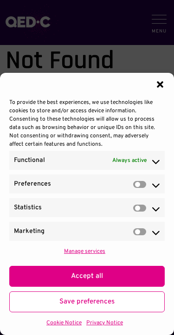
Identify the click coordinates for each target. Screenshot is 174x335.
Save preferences (87, 301)
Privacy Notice (104, 323)
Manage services (84, 251)
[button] (160, 84)
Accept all (87, 276)
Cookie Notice (64, 323)
